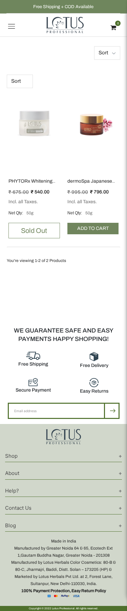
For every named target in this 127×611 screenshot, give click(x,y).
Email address (30, 402)
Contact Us (18, 508)
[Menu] (11, 25)
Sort (103, 52)
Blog (10, 525)
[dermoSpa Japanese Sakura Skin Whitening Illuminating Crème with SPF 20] (93, 122)
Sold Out (34, 230)
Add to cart (93, 228)
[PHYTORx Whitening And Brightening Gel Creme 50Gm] (34, 122)
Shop (11, 456)
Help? (12, 490)
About (12, 473)
